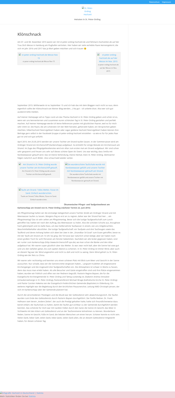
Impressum (166, 2)
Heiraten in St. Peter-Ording (87, 19)
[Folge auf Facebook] (82, 378)
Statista (32, 396)
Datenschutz (154, 2)
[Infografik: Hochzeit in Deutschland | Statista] (21, 393)
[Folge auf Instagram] (87, 378)
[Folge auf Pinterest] (93, 378)
